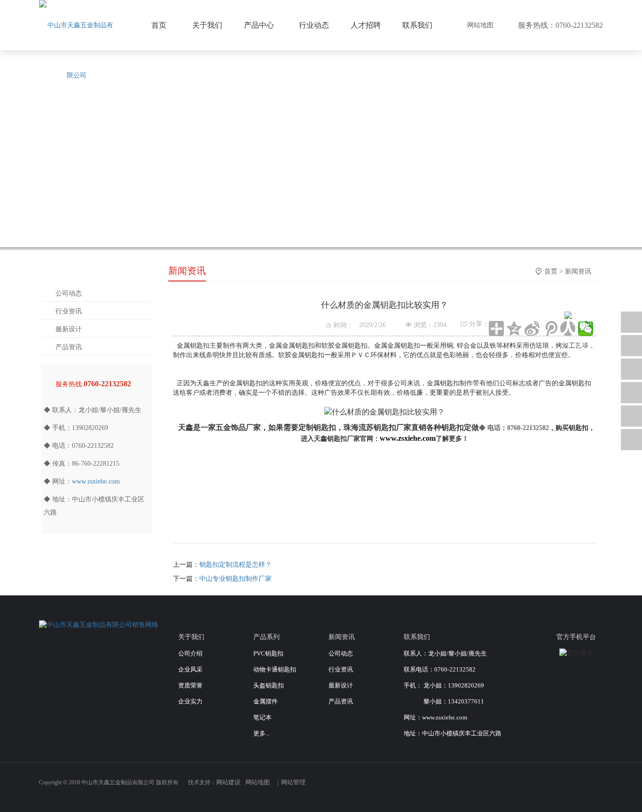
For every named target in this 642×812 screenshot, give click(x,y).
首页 (550, 271)
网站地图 (480, 25)
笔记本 (262, 717)
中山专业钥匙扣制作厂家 (235, 578)
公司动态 (68, 293)
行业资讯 (68, 311)
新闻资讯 (578, 271)
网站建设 (228, 782)
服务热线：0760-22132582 (560, 25)
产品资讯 (68, 347)
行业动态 (314, 25)
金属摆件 (265, 701)
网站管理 (293, 782)
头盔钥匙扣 (268, 685)
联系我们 (417, 25)
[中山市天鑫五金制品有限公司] (76, 50)
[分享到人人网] (580, 787)
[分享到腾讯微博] (549, 328)
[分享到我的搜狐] (565, 787)
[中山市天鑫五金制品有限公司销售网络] (98, 624)
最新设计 (68, 329)
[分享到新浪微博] (532, 328)
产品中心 (259, 25)
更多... (261, 733)
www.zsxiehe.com (96, 481)
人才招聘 (366, 25)
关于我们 (207, 25)
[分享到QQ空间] (514, 328)
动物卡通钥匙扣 (274, 669)
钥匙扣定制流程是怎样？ (235, 564)
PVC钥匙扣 (268, 653)
